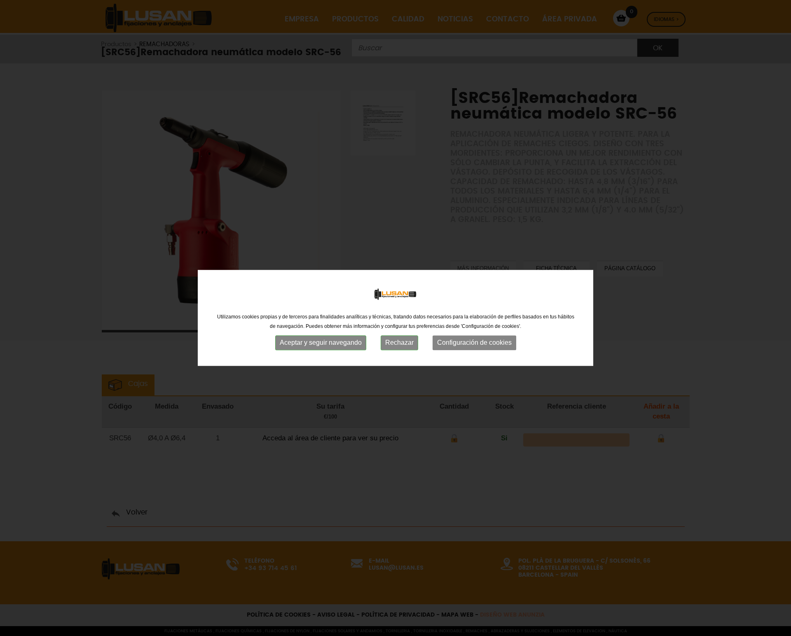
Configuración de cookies (474, 342)
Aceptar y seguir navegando (321, 342)
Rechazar (399, 342)
